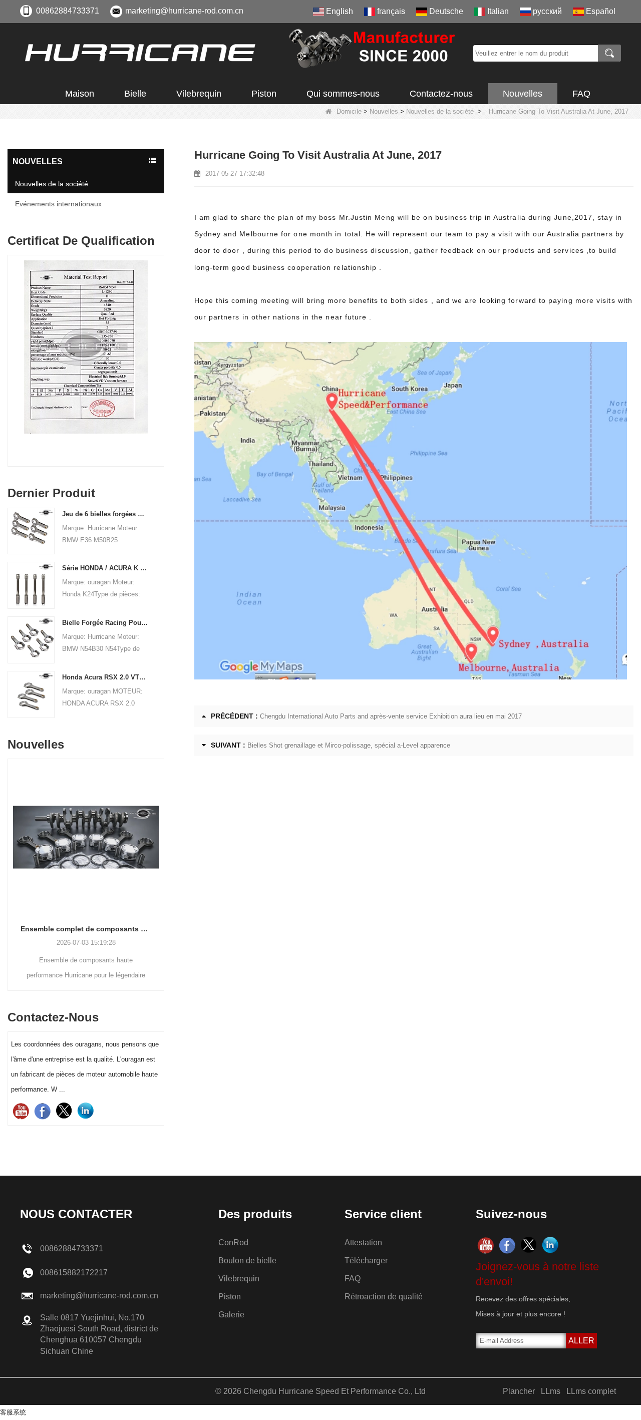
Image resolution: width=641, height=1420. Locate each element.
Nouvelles (522, 94)
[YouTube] (21, 1111)
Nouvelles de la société (440, 111)
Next (160, 345)
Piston (263, 94)
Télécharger (366, 1260)
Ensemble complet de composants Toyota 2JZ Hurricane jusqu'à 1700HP (86, 929)
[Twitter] (64, 1111)
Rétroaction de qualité (384, 1296)
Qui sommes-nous (343, 94)
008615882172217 (74, 1272)
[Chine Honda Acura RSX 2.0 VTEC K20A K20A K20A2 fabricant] (31, 693)
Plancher (519, 1391)
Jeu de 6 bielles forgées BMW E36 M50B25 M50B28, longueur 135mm (105, 514)
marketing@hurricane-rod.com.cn (184, 11)
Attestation (363, 1242)
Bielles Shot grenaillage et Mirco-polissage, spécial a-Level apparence (348, 745)
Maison (79, 94)
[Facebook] (42, 1111)
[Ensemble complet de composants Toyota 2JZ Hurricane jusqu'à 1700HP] (86, 837)
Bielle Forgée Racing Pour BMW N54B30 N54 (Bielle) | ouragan (105, 622)
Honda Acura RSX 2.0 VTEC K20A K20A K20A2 (105, 677)
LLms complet (591, 1391)
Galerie (231, 1314)
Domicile (349, 111)
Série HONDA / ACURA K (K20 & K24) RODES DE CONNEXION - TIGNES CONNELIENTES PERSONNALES (105, 568)
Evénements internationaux (58, 204)
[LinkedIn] (85, 1111)
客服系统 (13, 1412)
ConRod (233, 1242)
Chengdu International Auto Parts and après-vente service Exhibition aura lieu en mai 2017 (391, 716)
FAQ (581, 94)
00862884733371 (67, 11)
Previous (11, 345)
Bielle (135, 94)
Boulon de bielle (247, 1260)
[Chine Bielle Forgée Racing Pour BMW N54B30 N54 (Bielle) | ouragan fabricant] (31, 639)
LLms (550, 1391)
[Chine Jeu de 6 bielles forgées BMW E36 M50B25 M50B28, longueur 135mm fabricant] (31, 530)
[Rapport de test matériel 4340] (86, 347)
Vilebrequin (198, 94)
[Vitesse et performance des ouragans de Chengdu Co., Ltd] (243, 53)
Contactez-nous (441, 94)
